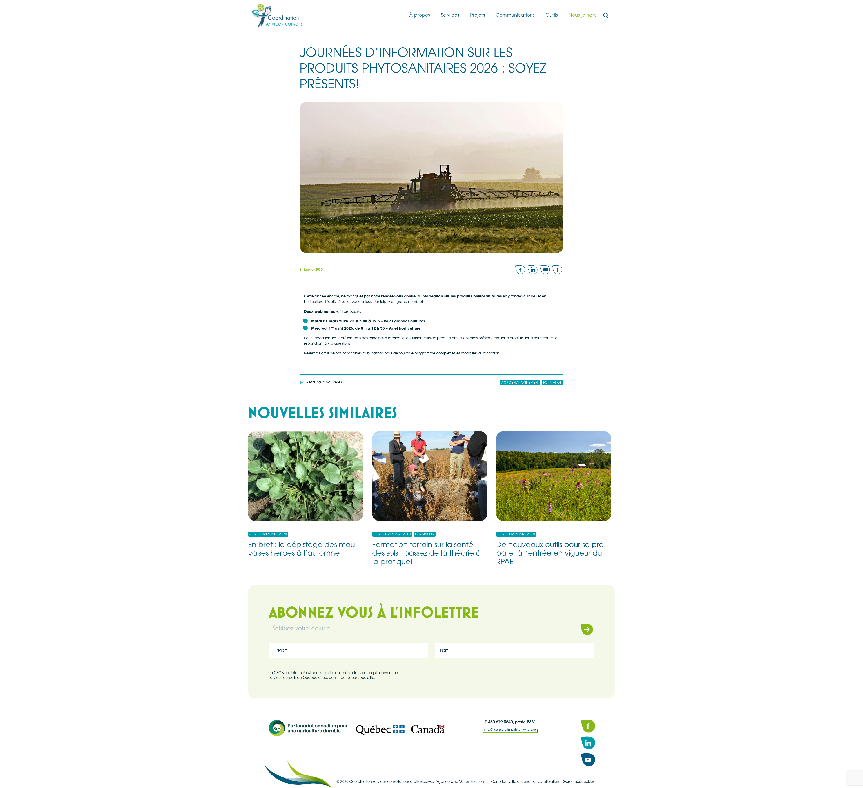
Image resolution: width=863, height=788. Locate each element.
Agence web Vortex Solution (460, 782)
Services (450, 15)
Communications (515, 15)
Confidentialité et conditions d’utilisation (525, 782)
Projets (477, 15)
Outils (551, 15)
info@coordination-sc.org (510, 730)
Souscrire (581, 629)
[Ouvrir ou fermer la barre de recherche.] (606, 16)
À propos (419, 15)
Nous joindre (583, 15)
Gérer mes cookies (578, 782)
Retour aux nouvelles (324, 382)
